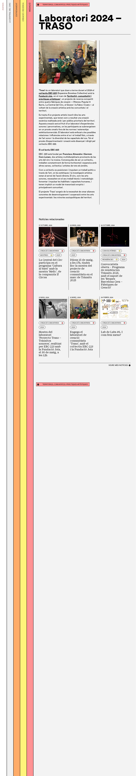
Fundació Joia (45, 96)
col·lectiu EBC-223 (48, 93)
